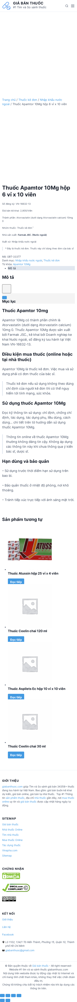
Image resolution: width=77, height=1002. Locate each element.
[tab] (41, 268)
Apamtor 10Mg (21, 264)
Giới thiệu (7, 919)
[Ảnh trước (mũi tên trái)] (2, 1000)
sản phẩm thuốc (15, 797)
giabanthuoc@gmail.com (19, 950)
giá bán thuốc (28, 801)
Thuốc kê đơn (27, 100)
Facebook (8, 934)
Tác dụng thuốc (11, 845)
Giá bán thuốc (28, 3)
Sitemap (7, 855)
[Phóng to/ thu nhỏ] (19, 995)
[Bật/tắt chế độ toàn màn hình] (13, 995)
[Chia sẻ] (8, 995)
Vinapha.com (9, 850)
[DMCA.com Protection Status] (11, 878)
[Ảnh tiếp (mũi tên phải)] (8, 1000)
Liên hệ (6, 926)
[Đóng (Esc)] (2, 995)
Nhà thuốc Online (12, 829)
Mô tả (12, 268)
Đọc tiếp (16, 582)
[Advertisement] (38, 50)
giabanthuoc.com (12, 786)
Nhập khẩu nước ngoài (28, 260)
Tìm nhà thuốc (10, 834)
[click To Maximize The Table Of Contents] (6, 288)
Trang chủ (9, 100)
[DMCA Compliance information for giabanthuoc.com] (16, 890)
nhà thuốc (40, 797)
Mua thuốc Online (12, 839)
